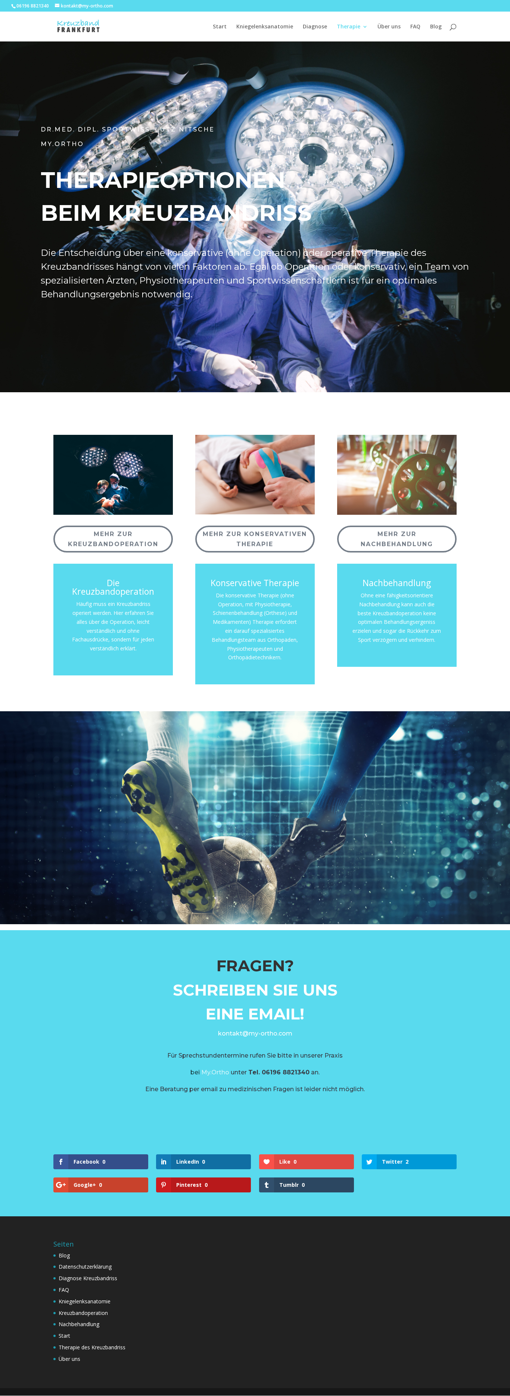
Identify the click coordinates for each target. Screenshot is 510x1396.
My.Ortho (215, 1072)
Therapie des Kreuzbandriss (92, 1347)
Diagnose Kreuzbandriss (88, 1278)
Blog (436, 27)
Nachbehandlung (79, 1324)
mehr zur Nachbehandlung (397, 539)
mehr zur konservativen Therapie (255, 539)
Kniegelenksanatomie (264, 27)
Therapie (348, 27)
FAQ (415, 27)
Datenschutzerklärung (85, 1266)
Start (220, 27)
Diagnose (315, 27)
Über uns (389, 27)
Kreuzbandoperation (83, 1312)
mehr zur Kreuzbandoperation (113, 539)
